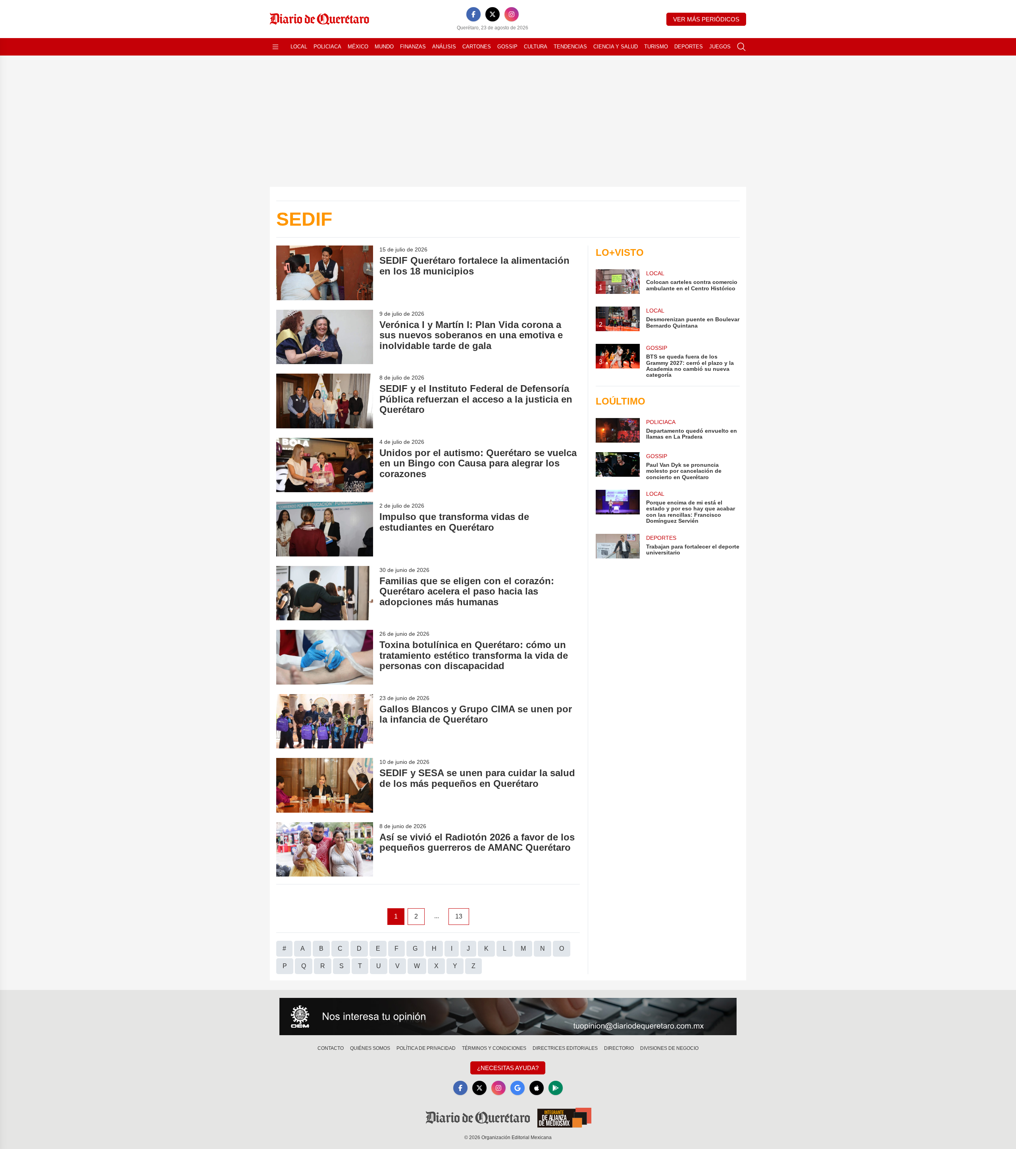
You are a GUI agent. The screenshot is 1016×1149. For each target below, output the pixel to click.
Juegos (720, 47)
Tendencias (570, 47)
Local (299, 47)
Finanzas (413, 47)
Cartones (476, 47)
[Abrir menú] (275, 46)
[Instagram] (511, 14)
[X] (492, 14)
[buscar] (741, 47)
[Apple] (536, 1088)
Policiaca (327, 47)
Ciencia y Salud (615, 47)
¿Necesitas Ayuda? (508, 1068)
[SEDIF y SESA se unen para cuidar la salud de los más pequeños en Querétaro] (324, 785)
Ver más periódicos (706, 19)
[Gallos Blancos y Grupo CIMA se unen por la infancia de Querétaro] (324, 721)
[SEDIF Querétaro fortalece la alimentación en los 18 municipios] (324, 273)
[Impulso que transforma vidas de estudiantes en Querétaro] (324, 529)
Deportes (688, 47)
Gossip (507, 47)
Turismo (656, 47)
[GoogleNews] (517, 1088)
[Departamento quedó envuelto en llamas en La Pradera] (617, 430)
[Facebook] (473, 14)
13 (458, 916)
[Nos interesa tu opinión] (508, 1016)
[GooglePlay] (555, 1088)
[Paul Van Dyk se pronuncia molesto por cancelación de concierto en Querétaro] (617, 466)
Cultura (535, 47)
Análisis (444, 47)
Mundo (384, 47)
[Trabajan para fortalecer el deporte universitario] (617, 546)
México (358, 47)
